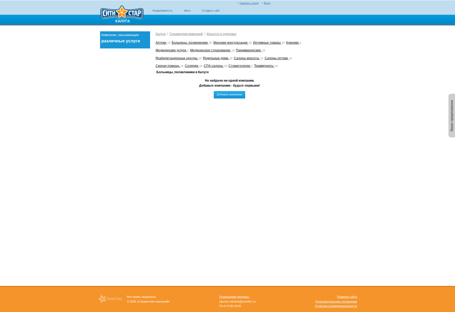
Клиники (292, 42)
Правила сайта (347, 296)
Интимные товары (267, 42)
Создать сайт (211, 10)
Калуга (161, 34)
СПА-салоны (214, 66)
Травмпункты (264, 66)
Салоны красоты (247, 58)
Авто (187, 10)
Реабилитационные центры (177, 58)
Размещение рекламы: (234, 296)
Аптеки (161, 42)
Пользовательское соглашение (336, 301)
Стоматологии (240, 66)
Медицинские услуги (171, 50)
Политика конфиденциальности (336, 306)
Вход (267, 3)
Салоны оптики (277, 58)
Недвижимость (162, 10)
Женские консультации (230, 42)
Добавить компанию (229, 94)
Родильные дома (216, 58)
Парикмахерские (249, 50)
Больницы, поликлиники (190, 42)
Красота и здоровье (221, 34)
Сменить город (249, 3)
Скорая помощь (168, 66)
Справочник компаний (186, 34)
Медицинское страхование (210, 50)
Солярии (192, 66)
